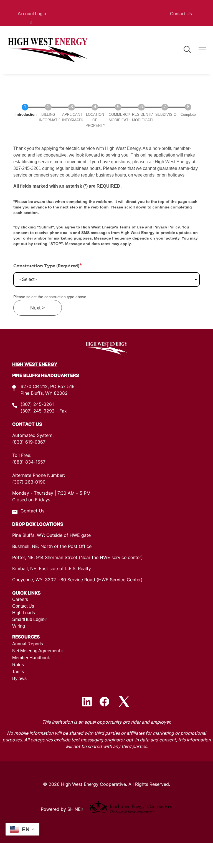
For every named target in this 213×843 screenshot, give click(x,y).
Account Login (32, 13)
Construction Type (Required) (46, 265)
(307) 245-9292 (38, 411)
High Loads (23, 612)
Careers (20, 599)
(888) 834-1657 (28, 462)
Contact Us (181, 13)
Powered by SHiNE (61, 809)
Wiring (18, 626)
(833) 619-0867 (28, 442)
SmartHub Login (28, 619)
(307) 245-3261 (37, 404)
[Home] (48, 50)
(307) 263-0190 (28, 482)
